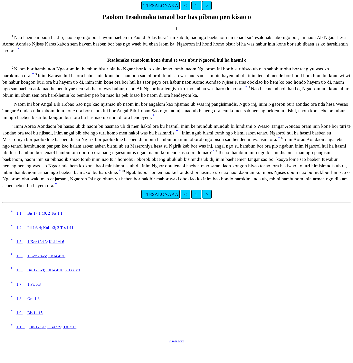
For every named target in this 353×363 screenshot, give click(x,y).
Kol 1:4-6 (56, 242)
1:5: (19, 256)
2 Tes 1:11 (65, 227)
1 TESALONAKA (160, 5)
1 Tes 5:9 (54, 327)
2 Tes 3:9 (72, 270)
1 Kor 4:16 (54, 270)
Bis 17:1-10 (36, 213)
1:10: (20, 327)
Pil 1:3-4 (34, 227)
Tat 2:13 (69, 327)
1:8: (19, 298)
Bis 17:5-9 (35, 270)
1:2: (19, 227)
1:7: (19, 284)
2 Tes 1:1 (55, 213)
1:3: (19, 242)
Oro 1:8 (33, 298)
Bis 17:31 (37, 327)
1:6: (19, 270)
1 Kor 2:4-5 (36, 256)
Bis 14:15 (35, 313)
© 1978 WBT (176, 341)
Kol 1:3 (49, 227)
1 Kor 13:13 (37, 242)
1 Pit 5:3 (34, 284)
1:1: (19, 213)
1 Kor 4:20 (56, 256)
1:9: (19, 313)
